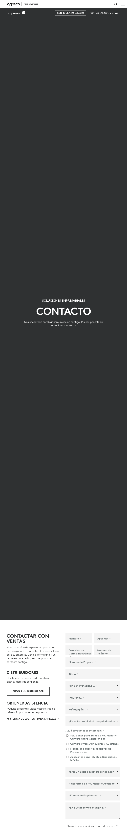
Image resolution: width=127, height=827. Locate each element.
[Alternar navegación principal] (123, 4)
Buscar (115, 4)
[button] (16, 13)
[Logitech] (24, 4)
